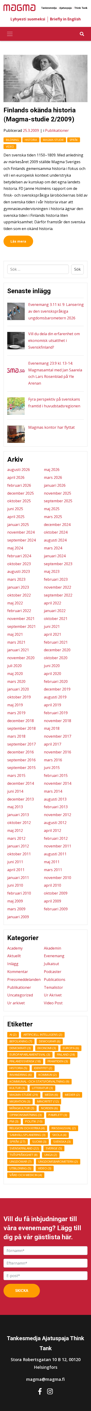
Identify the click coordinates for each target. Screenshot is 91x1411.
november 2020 (21, 657)
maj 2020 (15, 673)
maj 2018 (52, 728)
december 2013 (20, 799)
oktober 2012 (19, 822)
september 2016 (21, 759)
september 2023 (58, 563)
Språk (74, 140)
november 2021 (21, 618)
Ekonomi (47, 1048)
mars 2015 (16, 775)
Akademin (52, 948)
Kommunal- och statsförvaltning (39, 1081)
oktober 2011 (19, 853)
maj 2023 (52, 571)
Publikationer (57, 130)
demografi (49, 1041)
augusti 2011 (55, 853)
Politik (33, 1121)
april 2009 (52, 901)
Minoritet (48, 1101)
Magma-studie (53, 140)
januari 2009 (18, 916)
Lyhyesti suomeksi (27, 19)
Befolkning (21, 1041)
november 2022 (57, 587)
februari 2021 (56, 642)
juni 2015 (52, 767)
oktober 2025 (19, 500)
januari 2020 (18, 689)
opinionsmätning (26, 1115)
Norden (49, 1108)
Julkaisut (51, 963)
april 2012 (52, 830)
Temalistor (53, 987)
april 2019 (52, 704)
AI (13, 1034)
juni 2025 (15, 508)
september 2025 (58, 500)
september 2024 (21, 540)
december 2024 (57, 524)
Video (10, 147)
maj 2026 (52, 469)
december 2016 (20, 752)
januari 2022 (55, 610)
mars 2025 (53, 516)
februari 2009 (56, 908)
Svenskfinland (24, 1148)
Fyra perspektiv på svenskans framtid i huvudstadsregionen (54, 403)
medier (72, 1095)
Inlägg (12, 963)
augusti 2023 (18, 571)
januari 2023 (18, 587)
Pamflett (58, 1115)
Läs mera (18, 241)
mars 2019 (16, 712)
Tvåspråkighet (24, 1155)
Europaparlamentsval (30, 1054)
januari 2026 (55, 485)
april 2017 (52, 744)
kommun (47, 1075)
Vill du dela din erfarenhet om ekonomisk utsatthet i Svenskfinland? (54, 340)
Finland (66, 1054)
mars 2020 (16, 681)
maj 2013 (15, 806)
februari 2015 (56, 775)
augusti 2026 (18, 469)
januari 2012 (18, 846)
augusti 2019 (55, 697)
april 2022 (52, 603)
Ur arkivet (16, 1003)
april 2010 (52, 885)
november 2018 (57, 720)
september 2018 (21, 728)
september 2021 (21, 626)
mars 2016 (53, 759)
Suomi (39, 1141)
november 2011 (57, 846)
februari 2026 (19, 485)
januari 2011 (18, 877)
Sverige (54, 1148)
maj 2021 (15, 634)
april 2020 (52, 673)
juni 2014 (15, 791)
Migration (20, 1101)
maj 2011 (52, 861)
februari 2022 (19, 610)
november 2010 (57, 877)
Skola (59, 1135)
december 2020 (57, 649)
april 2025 (15, 516)
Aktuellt (14, 955)
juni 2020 (52, 665)
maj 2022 (15, 603)
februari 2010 (19, 893)
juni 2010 (15, 885)
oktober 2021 (55, 618)
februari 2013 (56, 806)
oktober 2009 (55, 893)
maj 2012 (15, 830)
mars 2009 (16, 908)
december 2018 (20, 720)
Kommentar (17, 971)
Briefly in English (65, 19)
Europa (71, 1048)
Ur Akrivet (53, 995)
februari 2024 (19, 555)
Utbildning (20, 1168)
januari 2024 (55, 555)
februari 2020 (56, 681)
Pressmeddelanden (24, 979)
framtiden (58, 1061)
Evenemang (54, 955)
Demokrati (20, 1048)
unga (50, 1155)
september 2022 (58, 595)
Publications (54, 979)
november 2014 (57, 783)
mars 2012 (16, 838)
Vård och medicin (26, 1175)
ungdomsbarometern (58, 1161)
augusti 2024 (55, 540)
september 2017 (21, 744)
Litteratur (42, 1088)
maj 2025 (52, 508)
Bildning (12, 140)
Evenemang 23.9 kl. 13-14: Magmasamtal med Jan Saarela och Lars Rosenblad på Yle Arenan (55, 373)
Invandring (21, 1075)
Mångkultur (22, 1108)
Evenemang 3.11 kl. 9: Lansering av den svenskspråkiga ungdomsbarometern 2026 (56, 311)
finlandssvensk (25, 1061)
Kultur (17, 1088)
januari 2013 (18, 814)
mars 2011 (53, 869)
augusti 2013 (55, 799)
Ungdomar (21, 1161)
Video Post (53, 1003)
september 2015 (21, 767)
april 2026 (15, 477)
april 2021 (52, 634)
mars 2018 (16, 736)
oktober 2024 (55, 532)
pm (14, 1121)
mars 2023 (16, 579)
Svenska (62, 1141)
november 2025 (57, 493)
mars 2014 (53, 791)
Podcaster (52, 971)
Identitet (43, 1068)
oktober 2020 (55, 657)
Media (51, 1095)
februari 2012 (56, 838)
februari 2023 (56, 579)
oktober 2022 (19, 595)
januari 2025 (18, 524)
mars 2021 (16, 642)
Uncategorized (20, 995)
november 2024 (21, 532)
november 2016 (57, 752)
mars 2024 (53, 548)
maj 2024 (15, 548)
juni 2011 (15, 861)
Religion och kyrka (27, 1128)
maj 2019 (15, 704)
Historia (31, 140)
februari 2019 (56, 712)
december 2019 (57, 689)
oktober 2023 (19, 563)
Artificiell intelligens (42, 1034)
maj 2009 (15, 901)
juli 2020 (14, 665)
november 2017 (57, 736)
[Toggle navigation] (10, 33)
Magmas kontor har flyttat (51, 427)
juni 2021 (52, 626)
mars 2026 (53, 477)
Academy (15, 948)
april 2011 (15, 869)
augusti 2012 (55, 822)
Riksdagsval (64, 1128)
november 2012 (57, 814)
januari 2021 (18, 649)
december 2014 (20, 783)
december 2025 (20, 493)
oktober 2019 (19, 697)
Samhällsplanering (28, 1135)
